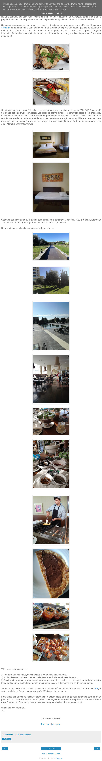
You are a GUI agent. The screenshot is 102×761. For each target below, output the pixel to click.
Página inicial (51, 749)
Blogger (59, 758)
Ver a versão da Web (51, 754)
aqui (96, 688)
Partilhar (7, 739)
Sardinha (5, 28)
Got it (59, 13)
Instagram (56, 724)
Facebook (46, 724)
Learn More (47, 13)
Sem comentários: (23, 735)
